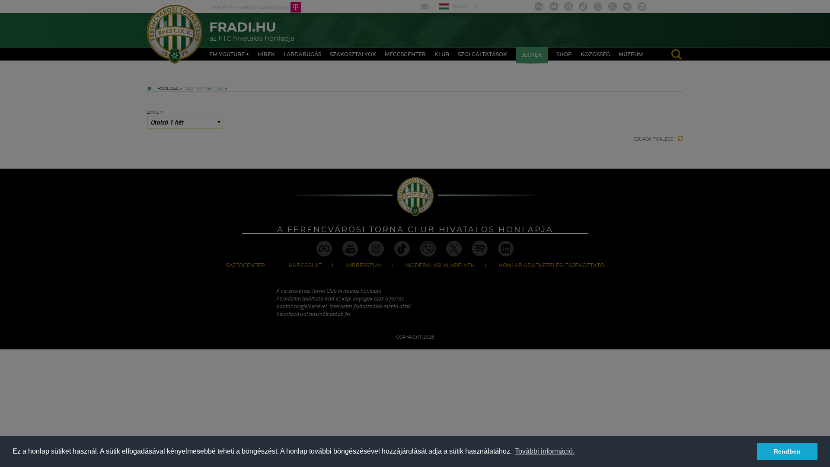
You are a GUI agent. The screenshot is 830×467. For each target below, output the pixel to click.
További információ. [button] (545, 451)
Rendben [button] (787, 451)
